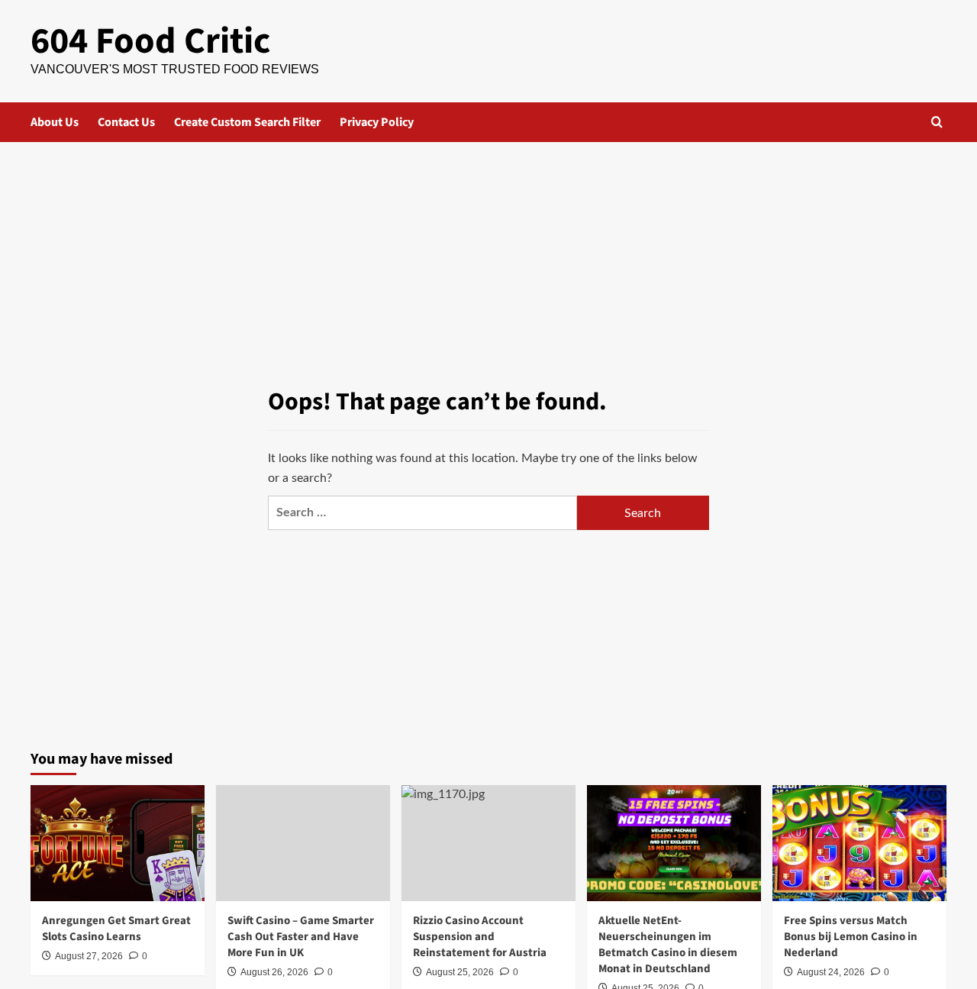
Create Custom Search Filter (247, 122)
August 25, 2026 (460, 972)
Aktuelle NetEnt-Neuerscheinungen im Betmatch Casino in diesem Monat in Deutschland (667, 945)
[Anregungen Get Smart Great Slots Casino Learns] (118, 843)
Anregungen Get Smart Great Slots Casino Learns (116, 929)
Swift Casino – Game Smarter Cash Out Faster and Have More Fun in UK (300, 937)
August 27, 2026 (89, 956)
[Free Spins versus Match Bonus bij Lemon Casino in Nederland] (859, 843)
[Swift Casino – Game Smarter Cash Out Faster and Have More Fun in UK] (303, 843)
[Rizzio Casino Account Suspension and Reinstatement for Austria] (488, 843)
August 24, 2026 (831, 972)
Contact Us (126, 122)
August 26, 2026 (274, 972)
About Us (55, 122)
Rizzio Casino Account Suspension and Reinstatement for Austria (480, 937)
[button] (936, 121)
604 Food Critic (150, 41)
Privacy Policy (377, 122)
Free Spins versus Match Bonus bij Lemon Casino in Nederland (850, 937)
